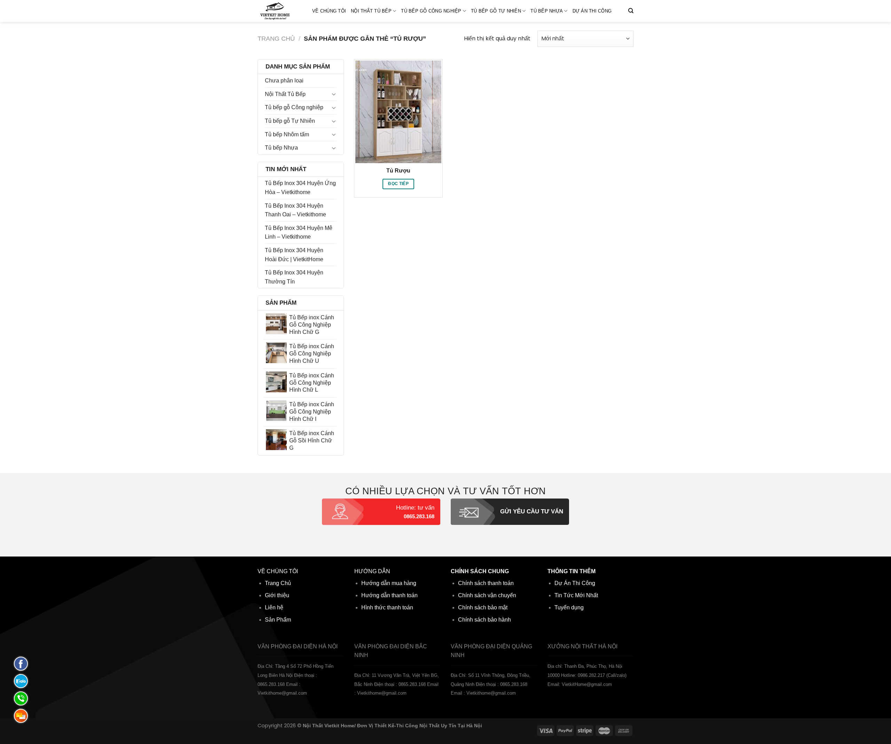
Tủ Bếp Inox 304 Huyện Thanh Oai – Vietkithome (295, 210)
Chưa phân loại (284, 80)
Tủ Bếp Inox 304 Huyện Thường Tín (294, 277)
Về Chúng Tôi (329, 11)
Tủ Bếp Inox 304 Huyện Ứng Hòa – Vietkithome (300, 187)
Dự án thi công (592, 11)
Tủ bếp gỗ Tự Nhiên (496, 11)
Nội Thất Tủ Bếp (371, 11)
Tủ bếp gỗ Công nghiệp (431, 11)
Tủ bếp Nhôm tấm (287, 134)
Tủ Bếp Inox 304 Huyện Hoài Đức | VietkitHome (294, 254)
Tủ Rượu (398, 171)
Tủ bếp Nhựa (546, 11)
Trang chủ (276, 38)
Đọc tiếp (398, 184)
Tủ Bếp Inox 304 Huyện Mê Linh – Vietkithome (298, 232)
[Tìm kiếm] (630, 10)
